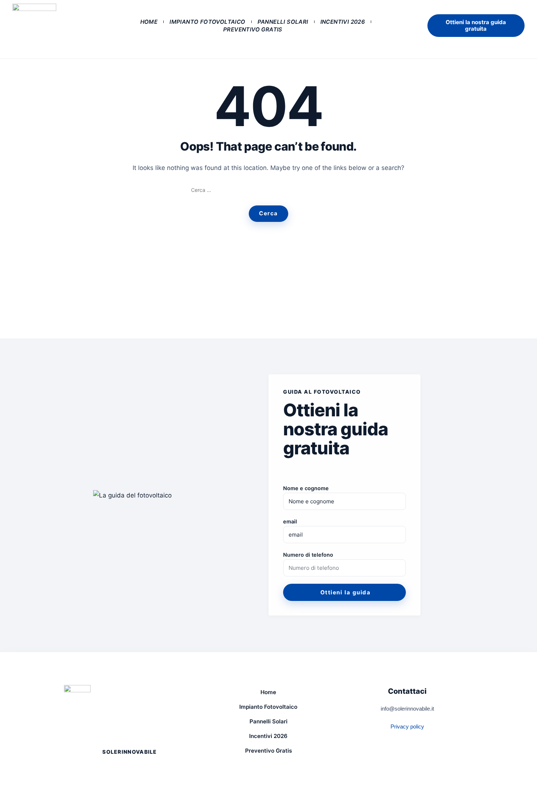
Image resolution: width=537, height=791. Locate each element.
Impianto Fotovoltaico (207, 21)
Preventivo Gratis (252, 29)
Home (149, 21)
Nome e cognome (306, 488)
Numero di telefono (308, 555)
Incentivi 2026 (342, 21)
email (290, 521)
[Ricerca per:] (268, 190)
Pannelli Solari (283, 21)
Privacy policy (407, 726)
